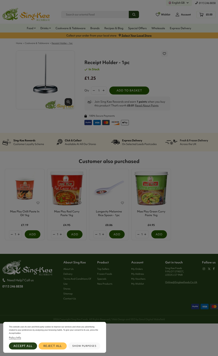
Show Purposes (84, 346)
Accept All (22, 346)
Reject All (52, 346)
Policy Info (15, 337)
